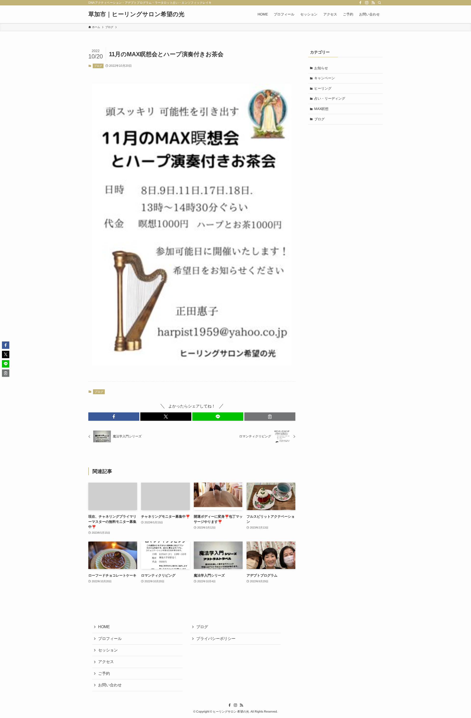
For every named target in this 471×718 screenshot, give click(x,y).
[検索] (379, 2)
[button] (113, 416)
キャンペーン (324, 78)
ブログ (98, 65)
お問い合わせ (110, 685)
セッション (108, 650)
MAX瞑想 (321, 109)
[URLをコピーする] (269, 416)
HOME (104, 627)
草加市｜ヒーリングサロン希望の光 (136, 14)
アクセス (106, 662)
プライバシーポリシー (216, 639)
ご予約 (104, 673)
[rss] (373, 2)
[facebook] (360, 2)
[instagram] (367, 2)
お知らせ (321, 68)
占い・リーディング (329, 98)
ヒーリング (322, 88)
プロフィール (110, 639)
